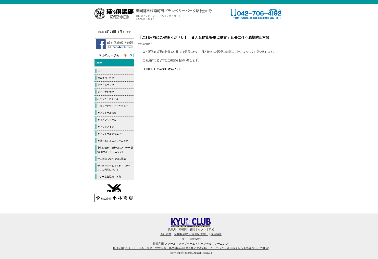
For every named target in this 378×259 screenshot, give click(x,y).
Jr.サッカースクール (108, 99)
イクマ (202, 229)
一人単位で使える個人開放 (111, 158)
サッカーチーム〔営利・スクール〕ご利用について (114, 167)
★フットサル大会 (106, 112)
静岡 (192, 229)
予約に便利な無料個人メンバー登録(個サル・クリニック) (115, 149)
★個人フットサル (106, 119)
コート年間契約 (191, 239)
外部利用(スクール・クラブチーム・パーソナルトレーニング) (191, 243)
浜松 (211, 229)
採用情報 (216, 234)
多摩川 (172, 229)
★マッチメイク (105, 126)
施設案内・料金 (105, 77)
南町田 (183, 229)
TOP (99, 71)
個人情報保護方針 (197, 234)
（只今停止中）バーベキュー (112, 105)
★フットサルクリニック (110, 133)
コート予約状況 (105, 91)
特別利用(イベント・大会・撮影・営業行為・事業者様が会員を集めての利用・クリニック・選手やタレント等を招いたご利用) (191, 248)
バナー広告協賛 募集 (109, 176)
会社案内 (165, 234)
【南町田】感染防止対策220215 (162, 69)
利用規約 (179, 234)
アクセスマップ (105, 85)
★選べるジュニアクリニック (112, 140)
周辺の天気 (114, 55)
